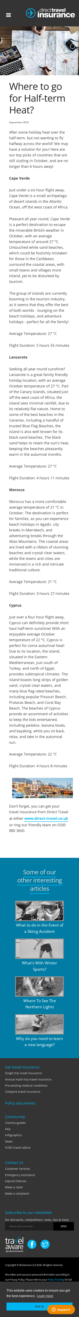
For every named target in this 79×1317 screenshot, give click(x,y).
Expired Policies (15, 1181)
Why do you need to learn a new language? (39, 1041)
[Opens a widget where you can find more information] (61, 1310)
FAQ (8, 1129)
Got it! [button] (39, 1306)
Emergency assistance (20, 1175)
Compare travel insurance (22, 1092)
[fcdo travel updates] (14, 1245)
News (9, 1141)
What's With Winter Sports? (39, 966)
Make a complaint (17, 1193)
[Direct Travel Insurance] (50, 12)
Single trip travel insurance (23, 1073)
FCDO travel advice (18, 1147)
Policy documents (20, 1103)
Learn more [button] (45, 1296)
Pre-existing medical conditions (26, 1085)
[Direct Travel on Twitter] (45, 1244)
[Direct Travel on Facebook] (31, 1244)
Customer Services (17, 1169)
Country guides (15, 1123)
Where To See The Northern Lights (39, 1004)
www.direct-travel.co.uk (46, 818)
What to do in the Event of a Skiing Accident (39, 928)
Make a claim (14, 1187)
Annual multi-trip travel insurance (28, 1079)
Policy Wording (56, 1279)
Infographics (13, 1135)
